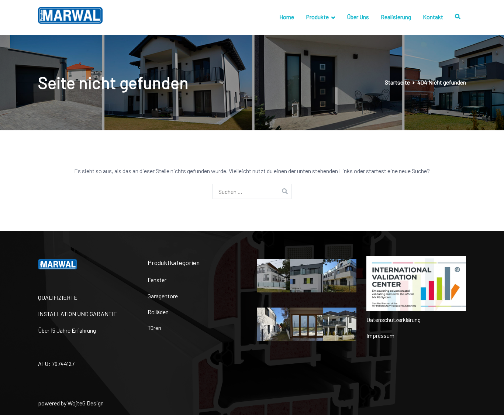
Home (286, 16)
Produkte (317, 16)
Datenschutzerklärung (393, 319)
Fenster (157, 279)
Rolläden (158, 311)
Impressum (380, 335)
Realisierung (396, 16)
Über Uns (358, 16)
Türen (154, 327)
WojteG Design (86, 403)
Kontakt (433, 16)
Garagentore (163, 295)
